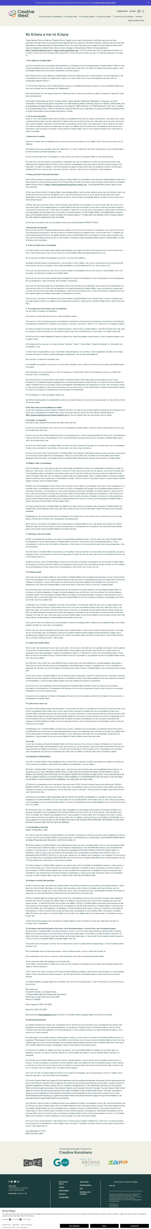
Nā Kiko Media (64, 1190)
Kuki (81, 1188)
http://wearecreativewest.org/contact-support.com (47, 415)
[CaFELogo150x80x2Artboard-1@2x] (33, 1162)
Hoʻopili (132, 11)
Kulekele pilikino (85, 1185)
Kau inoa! (114, 1205)
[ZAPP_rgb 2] (118, 1162)
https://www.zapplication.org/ (66, 50)
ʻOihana (61, 1187)
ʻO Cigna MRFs (64, 1197)
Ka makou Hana (71, 17)
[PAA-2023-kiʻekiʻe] (90, 1162)
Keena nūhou (122, 11)
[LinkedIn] (18, 1181)
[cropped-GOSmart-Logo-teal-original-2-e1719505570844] (61, 1162)
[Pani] (148, 3)
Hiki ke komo (84, 1182)
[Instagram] (11, 1181)
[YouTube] (15, 1181)
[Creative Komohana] (21, 13)
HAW (139, 11)
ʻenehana (138, 17)
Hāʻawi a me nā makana (124, 17)
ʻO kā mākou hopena (87, 17)
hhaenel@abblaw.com (47, 1015)
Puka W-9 (62, 1194)
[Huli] (143, 11)
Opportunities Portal (136, 21)
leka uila (112, 1185)
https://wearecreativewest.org (38, 50)
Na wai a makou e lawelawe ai (51, 17)
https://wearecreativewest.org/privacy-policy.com (66, 185)
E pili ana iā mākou (104, 17)
